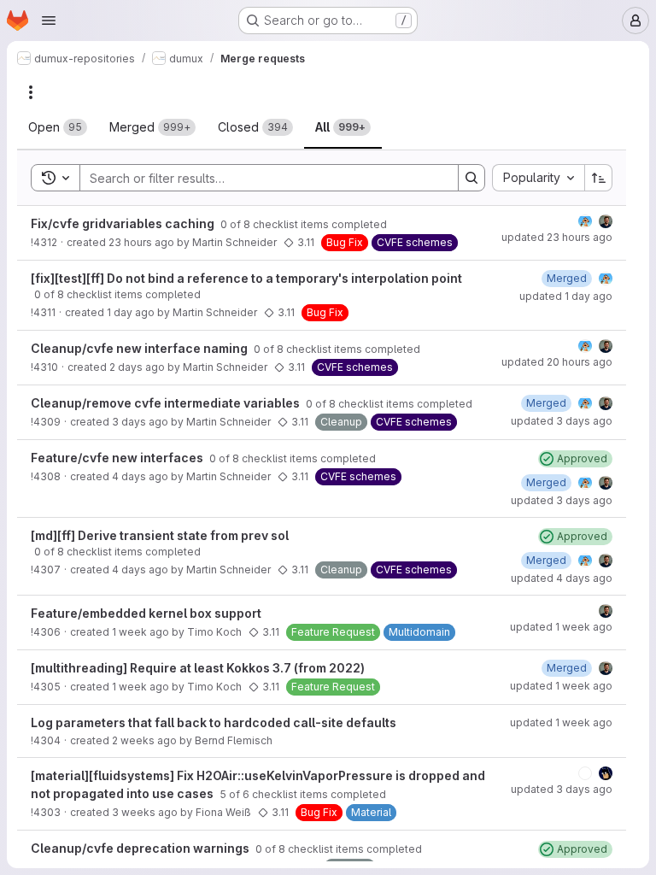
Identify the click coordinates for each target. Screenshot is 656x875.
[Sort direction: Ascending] (598, 177)
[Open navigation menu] (48, 20)
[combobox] (538, 177)
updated (556, 237)
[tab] (57, 127)
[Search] (471, 177)
